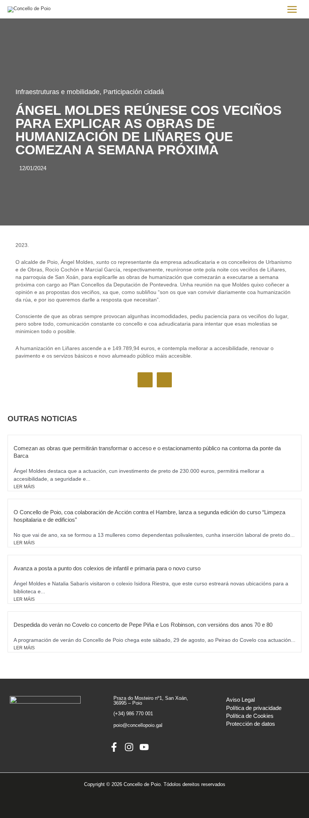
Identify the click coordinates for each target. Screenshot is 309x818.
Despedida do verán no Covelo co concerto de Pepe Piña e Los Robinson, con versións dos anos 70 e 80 (143, 624)
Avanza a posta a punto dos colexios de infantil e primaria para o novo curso (107, 568)
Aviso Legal (240, 700)
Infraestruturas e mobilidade (57, 92)
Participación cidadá (133, 92)
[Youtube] (144, 747)
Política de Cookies (250, 716)
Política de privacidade (253, 708)
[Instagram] (129, 747)
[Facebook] (114, 747)
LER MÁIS (24, 486)
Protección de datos (250, 724)
